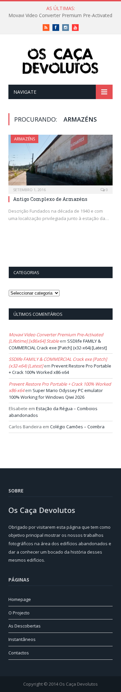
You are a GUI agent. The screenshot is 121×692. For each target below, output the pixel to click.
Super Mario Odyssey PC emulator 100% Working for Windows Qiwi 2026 (56, 393)
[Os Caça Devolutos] (60, 60)
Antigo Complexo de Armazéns (50, 199)
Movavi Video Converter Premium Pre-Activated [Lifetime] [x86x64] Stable (56, 338)
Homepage (19, 599)
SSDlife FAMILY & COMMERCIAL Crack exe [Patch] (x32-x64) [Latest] (58, 344)
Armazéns (24, 139)
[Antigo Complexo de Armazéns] (60, 162)
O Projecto (19, 613)
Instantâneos (22, 639)
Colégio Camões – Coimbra (77, 427)
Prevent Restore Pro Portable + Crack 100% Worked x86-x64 (60, 369)
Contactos (18, 653)
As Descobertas (24, 626)
